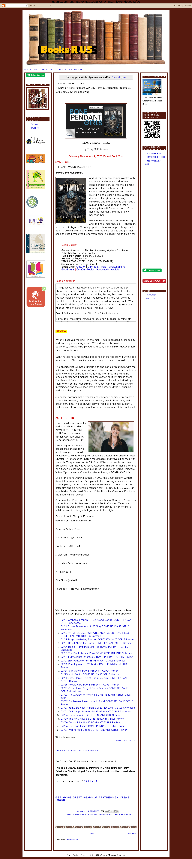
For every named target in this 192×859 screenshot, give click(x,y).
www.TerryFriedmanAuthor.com (73, 520)
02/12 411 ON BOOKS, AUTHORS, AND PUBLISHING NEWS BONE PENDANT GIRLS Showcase (95, 634)
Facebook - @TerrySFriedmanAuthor (77, 588)
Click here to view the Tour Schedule (77, 750)
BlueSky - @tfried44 (67, 580)
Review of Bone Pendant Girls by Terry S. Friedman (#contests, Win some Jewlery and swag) (93, 90)
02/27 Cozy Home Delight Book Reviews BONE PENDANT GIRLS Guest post (94, 690)
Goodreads (68, 269)
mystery (79, 814)
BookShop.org (116, 266)
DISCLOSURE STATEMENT (71, 69)
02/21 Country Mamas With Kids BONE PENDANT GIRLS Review (94, 666)
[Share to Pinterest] (117, 811)
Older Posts (131, 833)
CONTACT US (30, 69)
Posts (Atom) (72, 839)
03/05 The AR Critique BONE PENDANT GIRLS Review (92, 718)
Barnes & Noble (97, 266)
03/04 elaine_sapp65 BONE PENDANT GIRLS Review (91, 715)
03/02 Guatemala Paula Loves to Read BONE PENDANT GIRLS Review (97, 703)
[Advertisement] (154, 217)
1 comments (93, 811)
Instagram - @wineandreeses (72, 554)
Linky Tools (117, 740)
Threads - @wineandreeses (71, 563)
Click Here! (90, 781)
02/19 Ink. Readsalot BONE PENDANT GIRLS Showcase (93, 660)
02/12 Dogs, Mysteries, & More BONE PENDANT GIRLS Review (97, 639)
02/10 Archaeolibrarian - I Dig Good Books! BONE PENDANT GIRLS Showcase (97, 621)
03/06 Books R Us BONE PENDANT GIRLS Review (90, 722)
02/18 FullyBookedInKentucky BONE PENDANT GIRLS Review (97, 656)
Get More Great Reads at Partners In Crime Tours (93, 799)
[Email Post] (102, 811)
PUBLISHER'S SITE (156, 156)
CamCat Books (85, 269)
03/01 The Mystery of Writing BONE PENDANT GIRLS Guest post (96, 696)
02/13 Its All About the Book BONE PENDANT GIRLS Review (96, 643)
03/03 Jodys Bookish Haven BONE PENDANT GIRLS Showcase (98, 707)
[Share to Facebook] (115, 811)
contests (69, 814)
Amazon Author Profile (69, 529)
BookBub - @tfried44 (68, 546)
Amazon (80, 266)
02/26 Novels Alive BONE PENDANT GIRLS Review (90, 684)
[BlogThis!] (109, 811)
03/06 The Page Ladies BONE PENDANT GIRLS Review (93, 726)
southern (114, 814)
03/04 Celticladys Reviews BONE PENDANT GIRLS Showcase (96, 711)
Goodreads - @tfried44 (69, 537)
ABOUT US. (47, 69)
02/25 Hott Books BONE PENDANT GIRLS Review (90, 674)
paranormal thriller (96, 814)
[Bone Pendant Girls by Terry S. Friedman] (96, 137)
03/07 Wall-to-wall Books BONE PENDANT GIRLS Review (94, 729)
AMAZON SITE (154, 153)
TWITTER (35, 128)
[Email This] (106, 811)
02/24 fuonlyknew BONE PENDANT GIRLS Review (89, 670)
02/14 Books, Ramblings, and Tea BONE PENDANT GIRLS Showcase (94, 648)
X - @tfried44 (63, 571)
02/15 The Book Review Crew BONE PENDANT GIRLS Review (96, 653)
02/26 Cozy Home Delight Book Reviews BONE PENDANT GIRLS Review (94, 679)
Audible (115, 269)
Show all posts (119, 77)
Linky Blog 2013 (130, 740)
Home (91, 833)
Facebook (35, 124)
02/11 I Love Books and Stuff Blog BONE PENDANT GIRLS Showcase (95, 628)
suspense (126, 814)
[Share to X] (112, 811)
